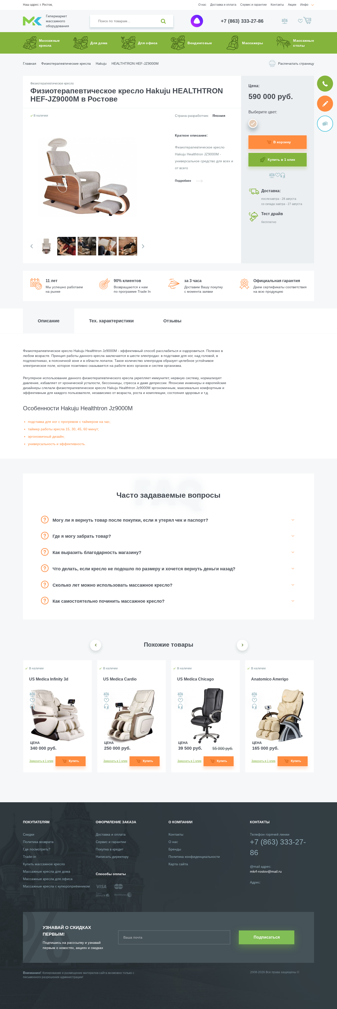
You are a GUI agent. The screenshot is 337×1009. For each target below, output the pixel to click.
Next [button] (143, 246)
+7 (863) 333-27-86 (242, 21)
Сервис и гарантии (253, 4)
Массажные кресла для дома (46, 871)
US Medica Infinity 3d (48, 679)
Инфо (304, 4)
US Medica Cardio (120, 679)
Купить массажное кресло (44, 864)
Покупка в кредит (109, 849)
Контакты (277, 4)
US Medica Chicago (195, 679)
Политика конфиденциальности (194, 857)
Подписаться (267, 937)
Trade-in (29, 857)
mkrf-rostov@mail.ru (266, 871)
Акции (292, 4)
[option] (46, 250)
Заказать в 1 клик (41, 761)
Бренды (174, 849)
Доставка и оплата (223, 4)
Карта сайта (178, 864)
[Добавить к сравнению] (272, 175)
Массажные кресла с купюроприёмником (56, 886)
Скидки (28, 834)
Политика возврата (38, 842)
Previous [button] (31, 246)
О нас (202, 4)
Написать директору (112, 857)
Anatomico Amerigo (269, 679)
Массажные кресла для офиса (48, 879)
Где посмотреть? (36, 849)
